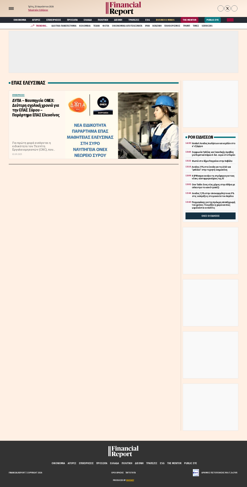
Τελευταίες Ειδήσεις (38, 10)
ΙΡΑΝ (147, 25)
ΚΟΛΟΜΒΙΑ (85, 25)
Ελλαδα (88, 19)
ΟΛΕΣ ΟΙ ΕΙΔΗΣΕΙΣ (210, 215)
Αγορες (36, 19)
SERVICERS (207, 25)
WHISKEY (130, 480)
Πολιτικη (103, 19)
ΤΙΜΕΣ (196, 25)
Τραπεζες (133, 19)
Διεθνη (118, 19)
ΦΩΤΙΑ (105, 25)
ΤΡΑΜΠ (186, 25)
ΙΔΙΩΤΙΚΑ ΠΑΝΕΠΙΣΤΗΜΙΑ (63, 25)
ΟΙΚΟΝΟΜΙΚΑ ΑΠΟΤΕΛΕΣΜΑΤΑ (127, 25)
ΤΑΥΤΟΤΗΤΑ (130, 472)
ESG (147, 19)
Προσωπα (72, 19)
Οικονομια (19, 19)
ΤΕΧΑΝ (96, 25)
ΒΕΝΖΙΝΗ (157, 25)
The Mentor (189, 19)
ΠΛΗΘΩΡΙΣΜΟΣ (172, 25)
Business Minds (165, 19)
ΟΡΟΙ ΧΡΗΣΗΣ (117, 472)
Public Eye (213, 19)
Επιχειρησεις (53, 19)
